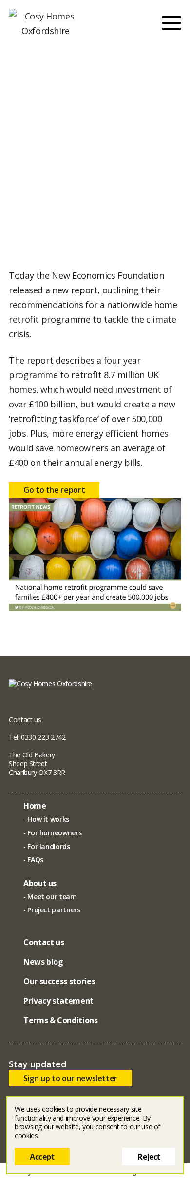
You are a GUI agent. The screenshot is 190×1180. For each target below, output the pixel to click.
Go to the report (54, 489)
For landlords (48, 846)
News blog (43, 962)
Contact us (25, 719)
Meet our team (51, 896)
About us (40, 883)
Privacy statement (58, 1001)
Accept (42, 1156)
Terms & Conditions (60, 1020)
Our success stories (59, 981)
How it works (48, 819)
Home (34, 806)
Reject (148, 1156)
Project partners (53, 909)
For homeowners (54, 832)
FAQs (35, 859)
